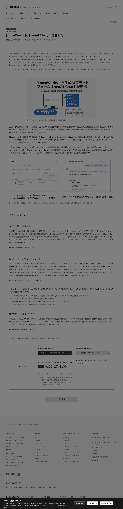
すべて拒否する (92, 503)
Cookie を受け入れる (106, 503)
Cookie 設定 (79, 503)
